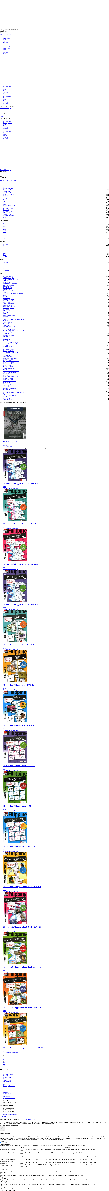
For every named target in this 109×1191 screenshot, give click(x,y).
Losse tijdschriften (7, 38)
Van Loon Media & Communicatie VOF (13, 392)
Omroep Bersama (7, 332)
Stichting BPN (7, 345)
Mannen (5, 41)
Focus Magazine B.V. (8, 300)
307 (4, 1064)
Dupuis (5, 296)
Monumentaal (6, 325)
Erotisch (5, 204)
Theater (5, 201)
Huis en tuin (6, 210)
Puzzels (5, 200)
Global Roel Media (8, 378)
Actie (4, 268)
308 (4, 1065)
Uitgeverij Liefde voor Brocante (11, 361)
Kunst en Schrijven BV (9, 315)
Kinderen (5, 44)
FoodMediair (6, 302)
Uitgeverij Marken (7, 391)
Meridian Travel (7, 323)
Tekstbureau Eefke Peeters (10, 358)
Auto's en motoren (7, 202)
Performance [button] (3, 1172)
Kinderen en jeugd (8, 211)
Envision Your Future (8, 299)
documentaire (6, 191)
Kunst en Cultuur (7, 195)
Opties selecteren (7, 446)
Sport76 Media (7, 386)
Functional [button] (2, 1168)
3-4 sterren (6, 262)
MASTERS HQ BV (8, 321)
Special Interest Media (8, 341)
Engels (5, 253)
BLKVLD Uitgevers (8, 285)
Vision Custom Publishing (9, 395)
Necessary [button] (2, 1141)
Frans (4, 255)
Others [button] (1, 1185)
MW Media (6, 328)
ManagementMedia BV (9, 318)
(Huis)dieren (6, 187)
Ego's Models (6, 298)
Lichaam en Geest (7, 197)
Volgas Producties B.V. (9, 368)
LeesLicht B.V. (7, 316)
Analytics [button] (2, 1177)
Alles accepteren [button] (14, 1125)
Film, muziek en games (9, 205)
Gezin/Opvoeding (7, 192)
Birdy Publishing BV (8, 373)
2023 (4, 232)
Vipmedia (5, 394)
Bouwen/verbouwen (8, 188)
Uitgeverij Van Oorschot (9, 363)
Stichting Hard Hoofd (8, 346)
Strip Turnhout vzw (8, 356)
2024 (4, 226)
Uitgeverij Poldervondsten (9, 362)
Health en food (7, 207)
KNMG (5, 313)
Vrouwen (5, 42)
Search (1, 31)
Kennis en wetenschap (9, 194)
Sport (4, 217)
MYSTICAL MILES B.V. (10, 329)
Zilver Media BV (7, 399)
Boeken (5, 39)
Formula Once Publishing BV (10, 376)
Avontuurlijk (6, 270)
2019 (4, 223)
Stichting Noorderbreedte (9, 388)
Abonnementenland (8, 276)
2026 (4, 229)
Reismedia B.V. (7, 336)
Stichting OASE (7, 389)
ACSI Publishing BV (8, 278)
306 (4, 1062)
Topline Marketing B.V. (29, 1119)
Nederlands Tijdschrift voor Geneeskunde (13, 331)
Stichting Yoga (7, 355)
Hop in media (6, 309)
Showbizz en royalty (8, 215)
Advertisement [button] (3, 1181)
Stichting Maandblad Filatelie (10, 352)
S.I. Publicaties (7, 339)
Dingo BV (6, 295)
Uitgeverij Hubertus (8, 359)
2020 (4, 224)
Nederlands (6, 256)
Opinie (5, 198)
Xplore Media (6, 398)
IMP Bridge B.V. (7, 311)
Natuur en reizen (7, 214)
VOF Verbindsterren (8, 366)
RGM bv (5, 338)
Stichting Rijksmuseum (9, 353)
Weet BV (5, 369)
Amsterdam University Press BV (11, 279)
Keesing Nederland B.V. (9, 381)
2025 (4, 227)
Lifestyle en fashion (8, 212)
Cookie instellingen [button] (5, 1125)
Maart (4, 238)
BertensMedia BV (7, 282)
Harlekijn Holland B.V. (9, 306)
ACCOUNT (3, 116)
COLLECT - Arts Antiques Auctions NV (13, 293)
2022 (4, 230)
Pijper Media (6, 382)
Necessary (4, 1142)
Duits (4, 252)
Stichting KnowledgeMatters (10, 349)
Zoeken (2, 29)
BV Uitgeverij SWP (8, 289)
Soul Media (6, 385)
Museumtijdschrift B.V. (9, 326)
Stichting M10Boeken (8, 351)
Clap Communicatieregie (9, 290)
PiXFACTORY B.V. (8, 335)
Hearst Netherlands (8, 379)
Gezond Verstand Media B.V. (10, 303)
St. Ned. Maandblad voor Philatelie (12, 343)
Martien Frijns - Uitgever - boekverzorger (13, 319)
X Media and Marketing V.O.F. (11, 371)
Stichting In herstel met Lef (10, 348)
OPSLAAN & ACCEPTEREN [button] (8, 1190)
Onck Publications (7, 333)
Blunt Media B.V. (7, 286)
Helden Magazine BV (8, 308)
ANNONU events (7, 280)
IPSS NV (5, 312)
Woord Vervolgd (7, 396)
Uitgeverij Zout (7, 365)
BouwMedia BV (7, 288)
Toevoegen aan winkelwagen (10, 488)
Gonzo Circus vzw (8, 305)
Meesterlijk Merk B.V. (8, 322)
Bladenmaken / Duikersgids (10, 283)
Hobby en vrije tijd (8, 208)
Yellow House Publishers (9, 372)
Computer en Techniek (9, 190)
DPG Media (6, 375)
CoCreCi (5, 292)
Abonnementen (7, 37)
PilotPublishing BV (8, 384)
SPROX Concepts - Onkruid (10, 342)
